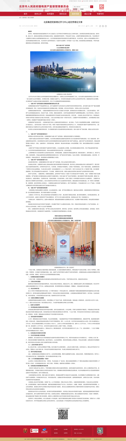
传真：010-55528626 (78, 433)
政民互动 (62, 14)
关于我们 (56, 429)
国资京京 (91, 1)
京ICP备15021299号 (98, 439)
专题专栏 (100, 14)
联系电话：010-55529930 (79, 429)
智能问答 (96, 1)
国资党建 (75, 14)
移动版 (79, 1)
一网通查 (81, 9)
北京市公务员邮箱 (103, 1)
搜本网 (75, 9)
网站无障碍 (85, 1)
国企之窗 (87, 14)
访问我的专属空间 (73, 1)
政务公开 (37, 14)
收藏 (92, 26)
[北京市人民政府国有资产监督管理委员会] (44, 9)
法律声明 (65, 433)
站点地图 (65, 429)
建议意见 (56, 433)
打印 (88, 26)
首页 (25, 14)
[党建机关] (25, 432)
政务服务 (50, 14)
